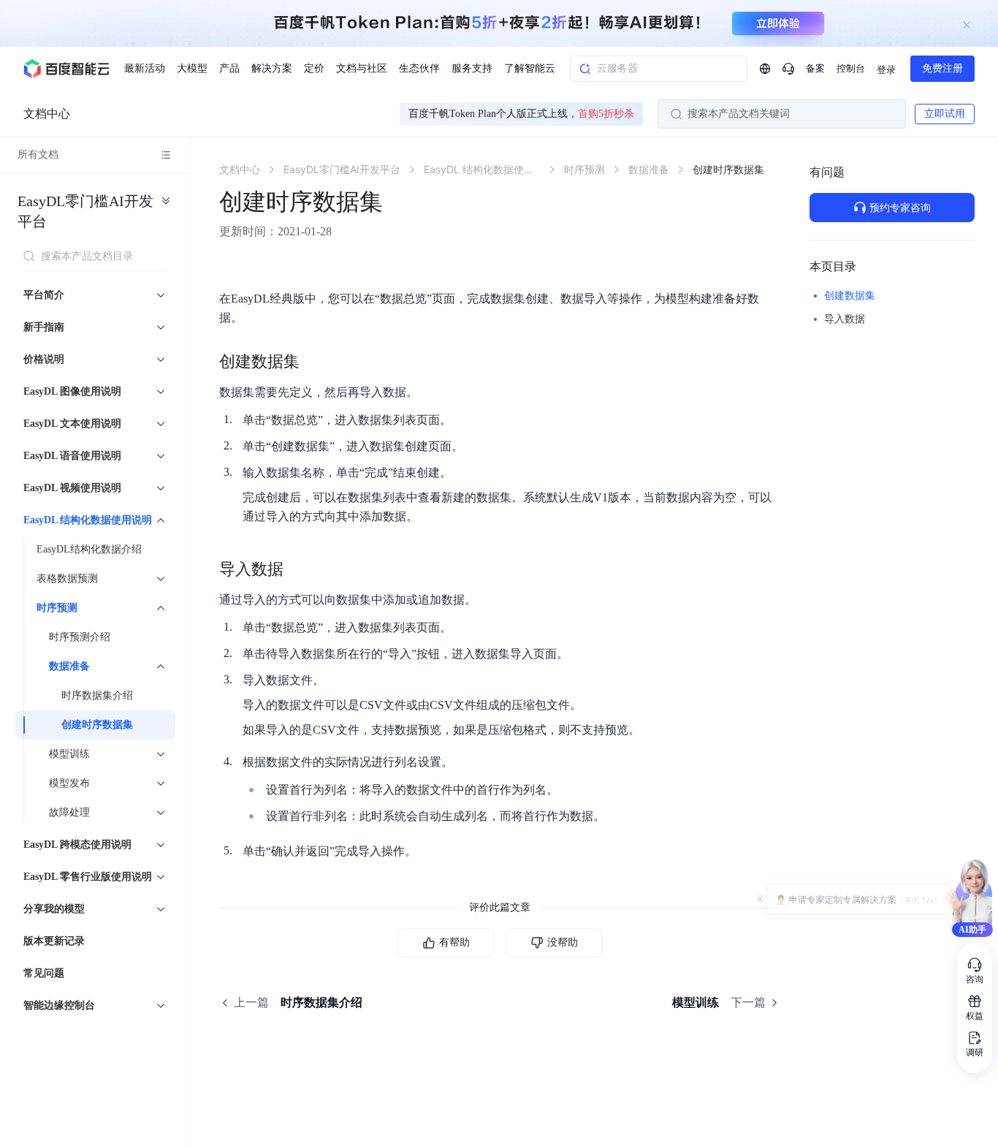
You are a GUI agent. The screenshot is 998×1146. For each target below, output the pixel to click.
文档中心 (46, 113)
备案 (815, 68)
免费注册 (942, 68)
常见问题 (43, 973)
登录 (886, 69)
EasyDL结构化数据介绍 (89, 549)
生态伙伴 (419, 68)
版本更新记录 (54, 941)
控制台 (851, 68)
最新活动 (144, 68)
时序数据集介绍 (97, 695)
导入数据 (844, 319)
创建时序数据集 (97, 724)
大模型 (192, 68)
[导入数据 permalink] (298, 569)
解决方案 (271, 68)
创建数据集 (849, 295)
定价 (314, 68)
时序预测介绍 (79, 636)
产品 (229, 68)
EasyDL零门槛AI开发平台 (85, 211)
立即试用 (944, 113)
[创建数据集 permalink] (314, 361)
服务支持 (472, 68)
